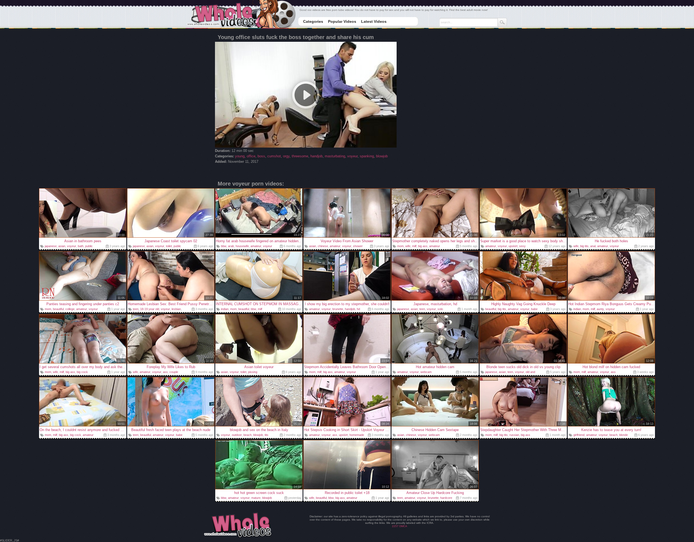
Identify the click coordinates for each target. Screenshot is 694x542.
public (89, 246)
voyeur (352, 156)
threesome (300, 156)
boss (261, 156)
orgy (286, 156)
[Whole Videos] (241, 14)
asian (61, 246)
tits (266, 434)
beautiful (58, 309)
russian (514, 434)
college (70, 309)
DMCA (403, 526)
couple (173, 372)
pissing (252, 372)
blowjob (382, 156)
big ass (423, 246)
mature (256, 497)
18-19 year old (149, 309)
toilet (169, 246)
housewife (242, 246)
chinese (323, 246)
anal (593, 246)
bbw (223, 246)
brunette (337, 309)
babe (534, 309)
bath (80, 246)
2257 (395, 526)
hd (358, 309)
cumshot (274, 156)
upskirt (513, 246)
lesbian (176, 309)
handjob (316, 156)
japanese (51, 246)
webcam (426, 372)
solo (440, 309)
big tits (584, 246)
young (240, 156)
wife (407, 246)
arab (231, 246)
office (251, 156)
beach (247, 434)
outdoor (237, 434)
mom (400, 246)
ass (165, 372)
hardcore (446, 497)
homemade (356, 434)
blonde (623, 434)
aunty (600, 309)
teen (136, 309)
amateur (255, 246)
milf (414, 246)
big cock (82, 372)
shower (358, 246)
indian (225, 309)
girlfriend (578, 434)
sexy (522, 246)
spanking (367, 156)
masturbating (335, 156)
